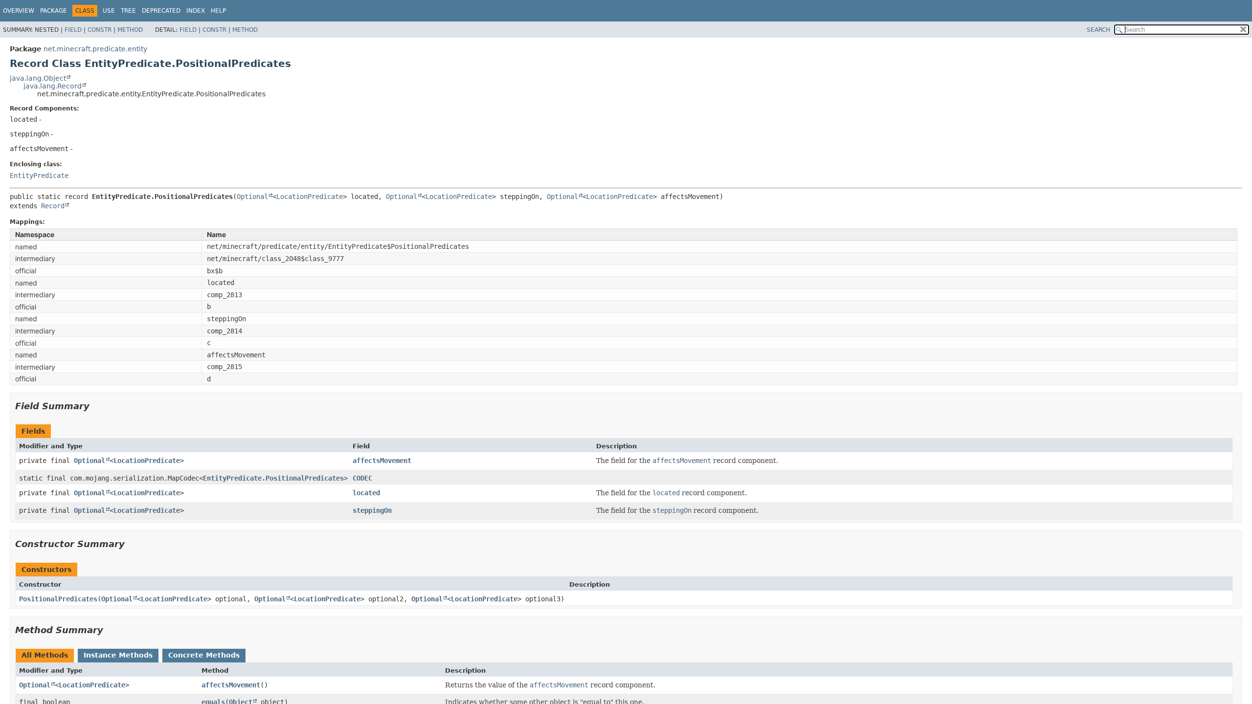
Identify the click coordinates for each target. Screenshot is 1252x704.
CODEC (362, 478)
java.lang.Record (52, 86)
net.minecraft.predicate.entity (95, 49)
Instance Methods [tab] (118, 655)
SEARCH (1098, 29)
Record (53, 206)
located (366, 493)
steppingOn (372, 510)
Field (73, 29)
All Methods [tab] (45, 655)
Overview (18, 10)
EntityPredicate (39, 175)
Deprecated (161, 10)
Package (53, 10)
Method (130, 29)
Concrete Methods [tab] (204, 655)
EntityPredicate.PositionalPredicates (273, 478)
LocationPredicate (309, 196)
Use (109, 10)
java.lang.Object (38, 78)
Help (218, 10)
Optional (252, 196)
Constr (100, 29)
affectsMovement (382, 460)
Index (195, 10)
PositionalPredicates (58, 599)
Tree (128, 10)
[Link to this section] (96, 406)
